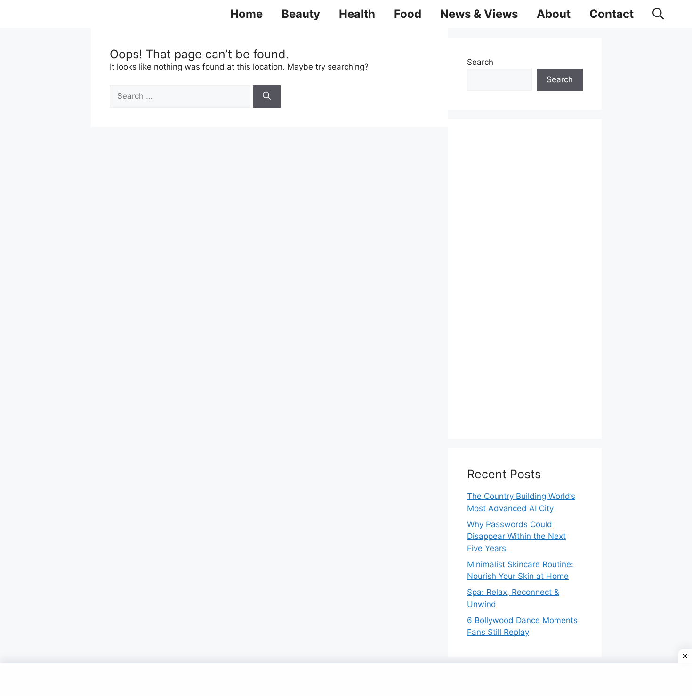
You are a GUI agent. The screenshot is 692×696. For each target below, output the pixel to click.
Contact (611, 14)
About (554, 14)
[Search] (267, 96)
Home (246, 14)
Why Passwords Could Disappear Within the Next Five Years (516, 536)
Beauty (301, 14)
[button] (658, 14)
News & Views (479, 14)
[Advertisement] (525, 279)
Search (480, 62)
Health (357, 14)
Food (407, 14)
